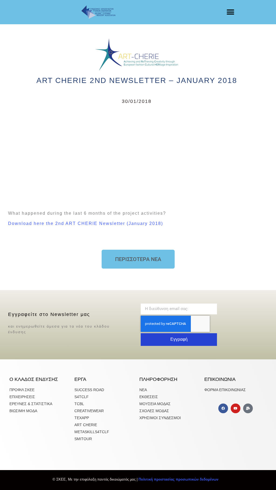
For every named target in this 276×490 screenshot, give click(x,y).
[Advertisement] (136, 156)
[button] (231, 12)
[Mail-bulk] (248, 408)
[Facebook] (223, 408)
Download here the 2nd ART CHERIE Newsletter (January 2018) (85, 223)
